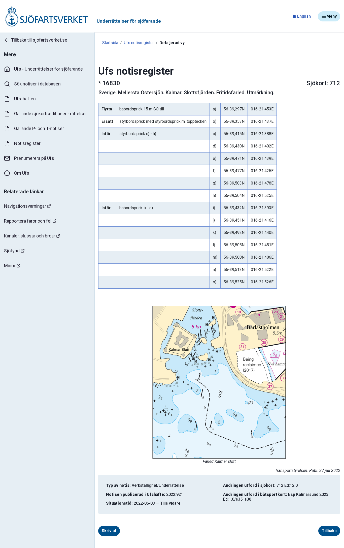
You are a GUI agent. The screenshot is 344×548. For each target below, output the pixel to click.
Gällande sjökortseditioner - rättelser (50, 113)
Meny (331, 16)
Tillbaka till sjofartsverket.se (39, 40)
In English (302, 16)
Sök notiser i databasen (37, 83)
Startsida (110, 42)
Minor (9, 265)
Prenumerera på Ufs (34, 158)
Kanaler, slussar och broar (29, 235)
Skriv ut (109, 530)
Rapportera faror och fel (27, 221)
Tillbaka (329, 530)
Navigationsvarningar (25, 206)
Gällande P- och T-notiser (39, 128)
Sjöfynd (12, 250)
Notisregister (27, 143)
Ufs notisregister (139, 42)
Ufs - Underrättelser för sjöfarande (48, 69)
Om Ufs (21, 173)
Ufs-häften (25, 98)
